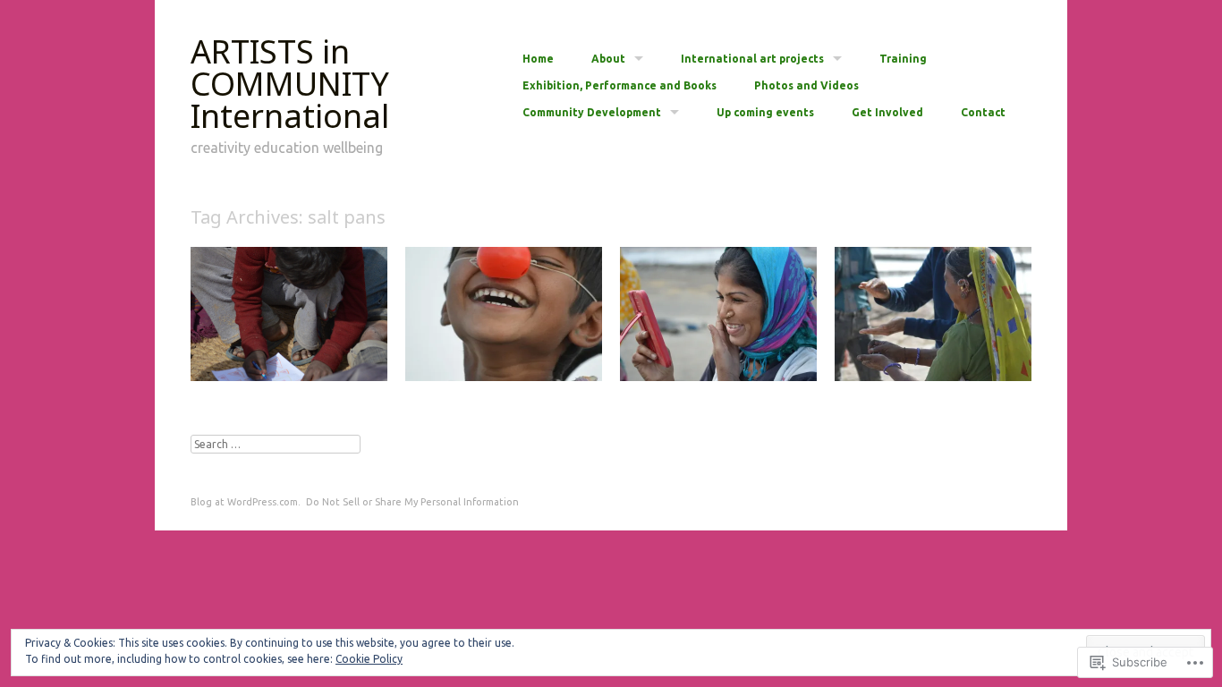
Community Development (591, 112)
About (608, 59)
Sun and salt (772, 360)
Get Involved (887, 112)
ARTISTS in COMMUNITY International (290, 84)
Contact (983, 112)
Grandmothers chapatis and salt (929, 353)
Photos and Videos (806, 86)
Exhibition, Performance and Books (619, 86)
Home (538, 59)
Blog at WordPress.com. (246, 501)
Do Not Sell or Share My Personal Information (412, 501)
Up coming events (765, 112)
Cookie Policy (369, 659)
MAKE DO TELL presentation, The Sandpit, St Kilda (513, 353)
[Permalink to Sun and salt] (718, 376)
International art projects (752, 59)
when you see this (326, 360)
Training (903, 59)
